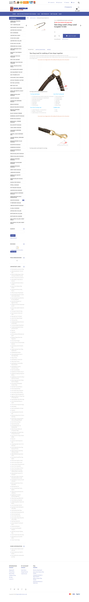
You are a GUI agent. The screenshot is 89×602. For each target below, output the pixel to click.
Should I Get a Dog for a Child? (17, 460)
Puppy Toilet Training (15, 361)
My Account (60, 2)
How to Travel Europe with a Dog (17, 534)
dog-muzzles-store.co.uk (21, 594)
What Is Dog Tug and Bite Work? (17, 498)
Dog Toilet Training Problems (16, 386)
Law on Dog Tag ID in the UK (16, 505)
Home (28, 18)
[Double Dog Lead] (53, 75)
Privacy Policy (11, 571)
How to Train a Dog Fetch (16, 466)
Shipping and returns (40, 49)
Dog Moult (13, 332)
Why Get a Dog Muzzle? (15, 514)
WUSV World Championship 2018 (17, 512)
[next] (80, 25)
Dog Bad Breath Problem (16, 352)
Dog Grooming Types (15, 423)
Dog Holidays (13, 406)
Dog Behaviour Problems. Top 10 (17, 371)
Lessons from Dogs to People (16, 318)
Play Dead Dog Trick (15, 486)
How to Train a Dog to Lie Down (17, 468)
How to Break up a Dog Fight (16, 500)
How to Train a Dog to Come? (16, 462)
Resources (13, 438)
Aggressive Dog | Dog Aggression (17, 394)
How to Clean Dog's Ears (16, 515)
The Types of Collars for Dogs (16, 311)
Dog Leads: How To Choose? (16, 316)
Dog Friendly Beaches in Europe (17, 408)
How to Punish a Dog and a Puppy (17, 404)
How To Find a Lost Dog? (15, 421)
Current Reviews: (57, 39)
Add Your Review (65, 39)
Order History (23, 570)
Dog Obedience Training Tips (16, 359)
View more (13, 251)
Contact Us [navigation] (52, 2)
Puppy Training (14, 357)
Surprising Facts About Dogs (16, 510)
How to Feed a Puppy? (15, 340)
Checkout (67, 2)
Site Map (10, 577)
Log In (73, 2)
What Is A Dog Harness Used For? (17, 277)
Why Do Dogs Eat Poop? (15, 388)
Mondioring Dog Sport (15, 526)
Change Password (24, 571)
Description (30, 49)
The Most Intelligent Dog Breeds (17, 325)
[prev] (26, 25)
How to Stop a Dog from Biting (17, 392)
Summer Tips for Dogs (15, 539)
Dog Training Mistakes (15, 369)
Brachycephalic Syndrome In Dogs (17, 269)
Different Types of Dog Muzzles (17, 292)
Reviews (49, 49)
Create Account (24, 573)
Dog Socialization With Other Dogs (17, 399)
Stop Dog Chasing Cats (15, 521)
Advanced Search (13, 238)
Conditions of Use (12, 575)
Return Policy (11, 573)
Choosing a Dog (14, 320)
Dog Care (13, 330)
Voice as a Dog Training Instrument (17, 464)
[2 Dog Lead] (53, 132)
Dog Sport (13, 410)
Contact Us (69, 7)
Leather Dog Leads (33, 17)
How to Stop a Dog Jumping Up (17, 390)
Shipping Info (11, 570)
